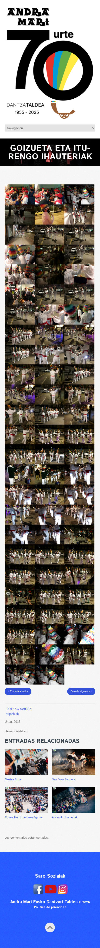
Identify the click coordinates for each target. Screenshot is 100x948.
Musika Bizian (14, 779)
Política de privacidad (50, 907)
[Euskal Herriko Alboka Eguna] (26, 800)
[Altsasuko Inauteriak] (73, 800)
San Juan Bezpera (63, 779)
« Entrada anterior (18, 691)
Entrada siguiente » (81, 691)
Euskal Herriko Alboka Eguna (23, 817)
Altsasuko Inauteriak (64, 817)
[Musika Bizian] (26, 762)
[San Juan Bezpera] (73, 762)
